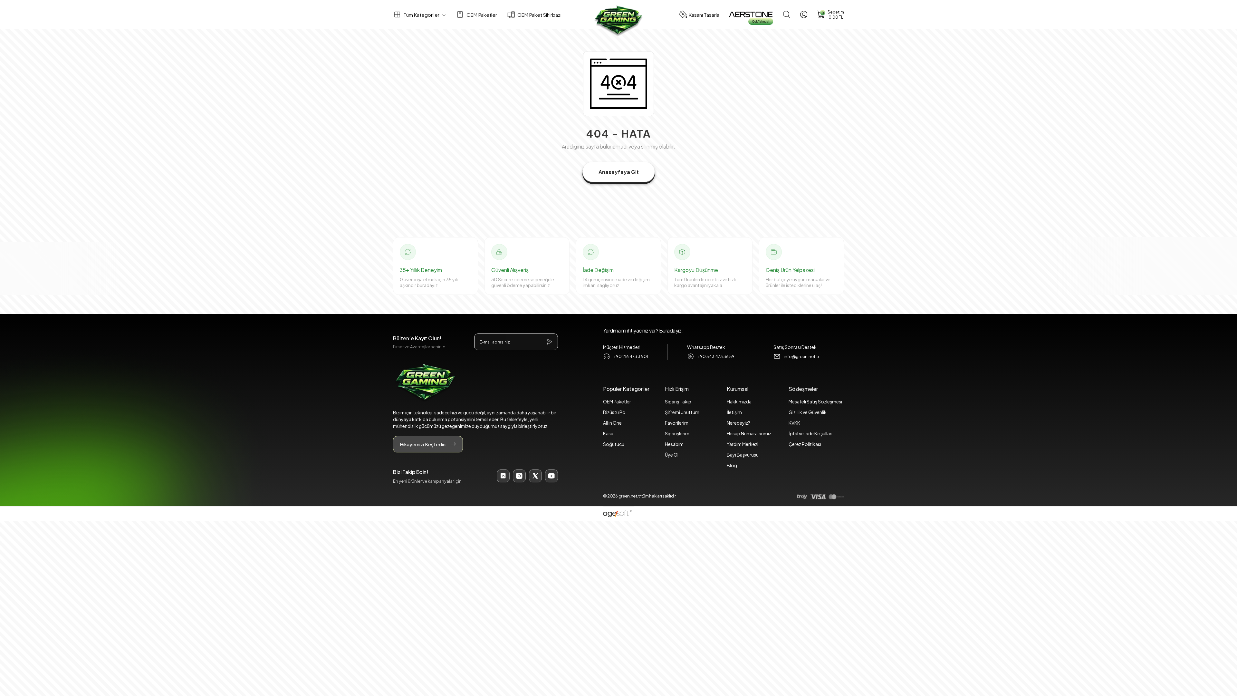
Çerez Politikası (805, 444)
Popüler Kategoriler (626, 388)
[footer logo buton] (475, 382)
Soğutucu (613, 444)
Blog (732, 465)
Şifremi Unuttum (682, 412)
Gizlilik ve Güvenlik (808, 412)
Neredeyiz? (738, 423)
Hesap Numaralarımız (749, 433)
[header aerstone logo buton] (750, 14)
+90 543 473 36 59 (715, 356)
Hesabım (674, 444)
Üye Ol (671, 455)
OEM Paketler (617, 401)
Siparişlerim (677, 433)
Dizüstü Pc (614, 412)
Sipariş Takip (678, 401)
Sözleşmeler (803, 388)
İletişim (734, 412)
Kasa (608, 433)
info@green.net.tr (801, 356)
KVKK (794, 423)
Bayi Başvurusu (743, 455)
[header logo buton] (618, 21)
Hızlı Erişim (677, 388)
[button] (830, 15)
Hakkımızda (739, 401)
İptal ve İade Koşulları (810, 433)
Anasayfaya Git (619, 172)
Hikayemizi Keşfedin (423, 444)
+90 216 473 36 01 (630, 356)
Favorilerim (676, 423)
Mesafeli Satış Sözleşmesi (815, 401)
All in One (612, 423)
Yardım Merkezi (742, 444)
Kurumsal (737, 388)
